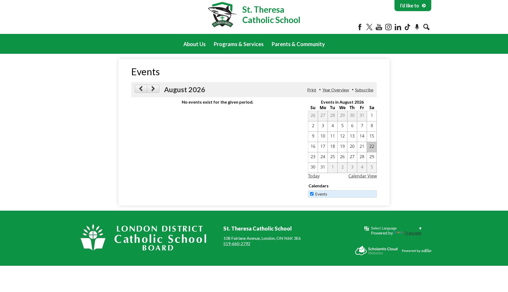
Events (321, 193)
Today (314, 176)
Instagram (388, 27)
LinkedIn (398, 27)
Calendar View (362, 176)
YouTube (379, 27)
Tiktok (407, 27)
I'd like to (409, 5)
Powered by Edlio (416, 250)
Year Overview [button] (335, 89)
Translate (412, 232)
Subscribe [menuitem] (364, 89)
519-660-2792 (236, 243)
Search (426, 27)
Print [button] (311, 89)
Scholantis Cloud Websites (376, 250)
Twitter (369, 27)
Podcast (417, 27)
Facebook (360, 27)
